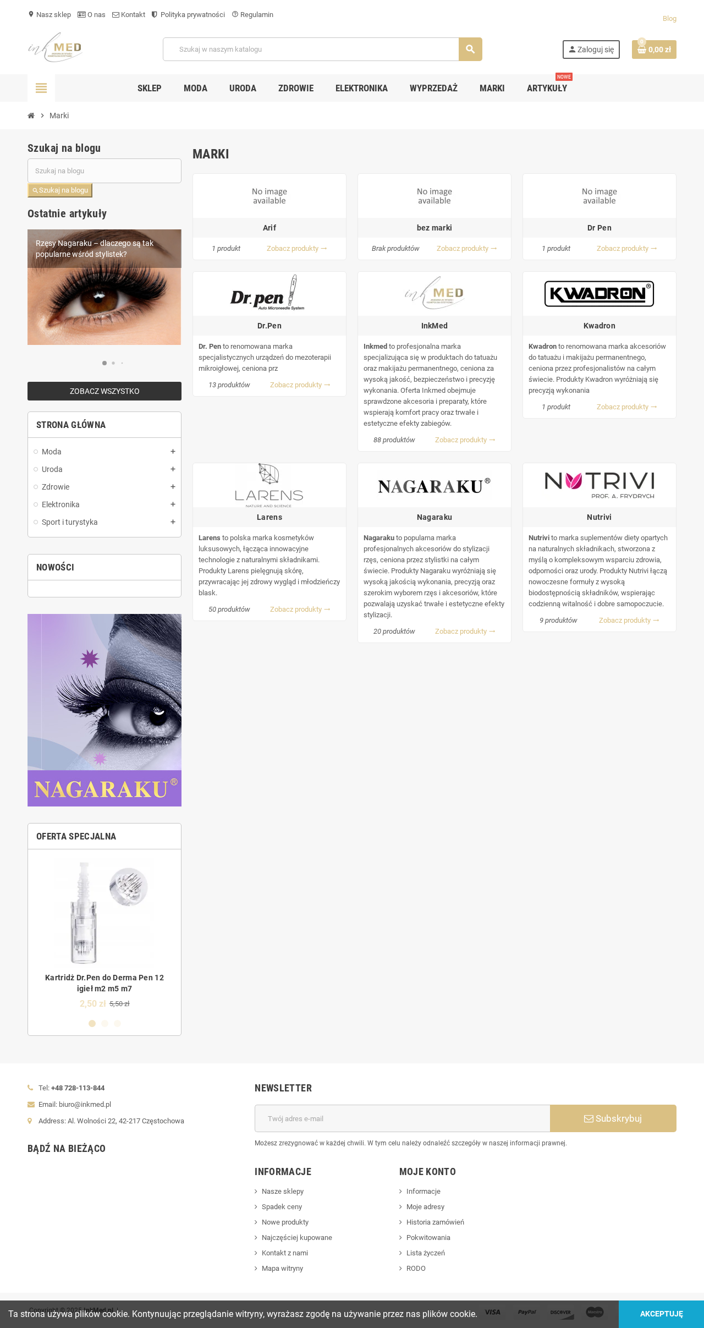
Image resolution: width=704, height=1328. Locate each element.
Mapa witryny (282, 1268)
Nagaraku (434, 517)
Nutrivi (599, 517)
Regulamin (252, 14)
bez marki (435, 227)
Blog (669, 18)
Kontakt (132, 14)
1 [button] (92, 1023)
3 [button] (117, 1023)
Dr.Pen (269, 325)
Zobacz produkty (297, 248)
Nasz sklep (49, 14)
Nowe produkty (285, 1222)
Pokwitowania (428, 1237)
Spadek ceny (282, 1207)
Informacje (423, 1191)
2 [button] (104, 1023)
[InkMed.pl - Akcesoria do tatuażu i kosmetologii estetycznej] (55, 49)
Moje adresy (425, 1207)
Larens (269, 517)
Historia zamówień (435, 1222)
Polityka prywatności (192, 14)
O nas (96, 14)
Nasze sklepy (283, 1191)
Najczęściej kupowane (297, 1237)
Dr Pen (599, 227)
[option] (104, 933)
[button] (104, 363)
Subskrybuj (617, 1118)
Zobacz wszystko (105, 391)
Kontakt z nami (285, 1253)
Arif (269, 227)
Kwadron (599, 325)
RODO (416, 1268)
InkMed (434, 325)
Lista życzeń (425, 1253)
